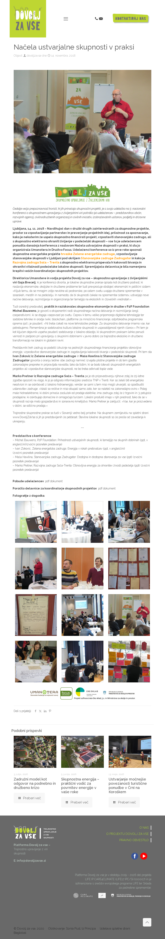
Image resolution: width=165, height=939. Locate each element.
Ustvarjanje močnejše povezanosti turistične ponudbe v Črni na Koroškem (128, 785)
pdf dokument (54, 481)
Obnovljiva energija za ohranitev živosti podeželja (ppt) (107, 465)
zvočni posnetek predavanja (44, 444)
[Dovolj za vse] (28, 29)
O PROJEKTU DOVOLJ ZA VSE (127, 834)
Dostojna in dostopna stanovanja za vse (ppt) (105, 457)
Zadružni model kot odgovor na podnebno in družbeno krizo (35, 783)
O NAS (144, 827)
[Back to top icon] (147, 922)
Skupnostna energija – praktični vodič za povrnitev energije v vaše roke (80, 785)
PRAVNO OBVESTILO (134, 840)
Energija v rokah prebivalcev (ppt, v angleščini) (96, 448)
